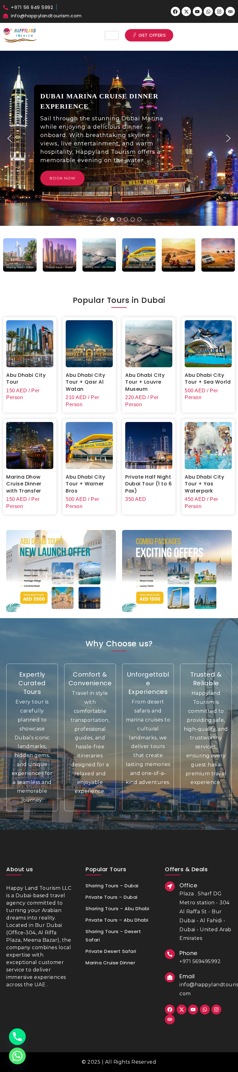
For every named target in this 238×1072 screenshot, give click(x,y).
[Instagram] (219, 11)
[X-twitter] (186, 11)
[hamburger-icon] (112, 35)
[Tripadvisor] (230, 11)
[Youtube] (197, 11)
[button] (10, 138)
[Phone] (17, 1036)
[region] (119, 138)
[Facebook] (175, 11)
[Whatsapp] (208, 11)
